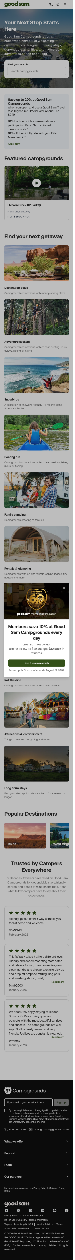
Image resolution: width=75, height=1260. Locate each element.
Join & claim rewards (37, 663)
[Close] (64, 588)
